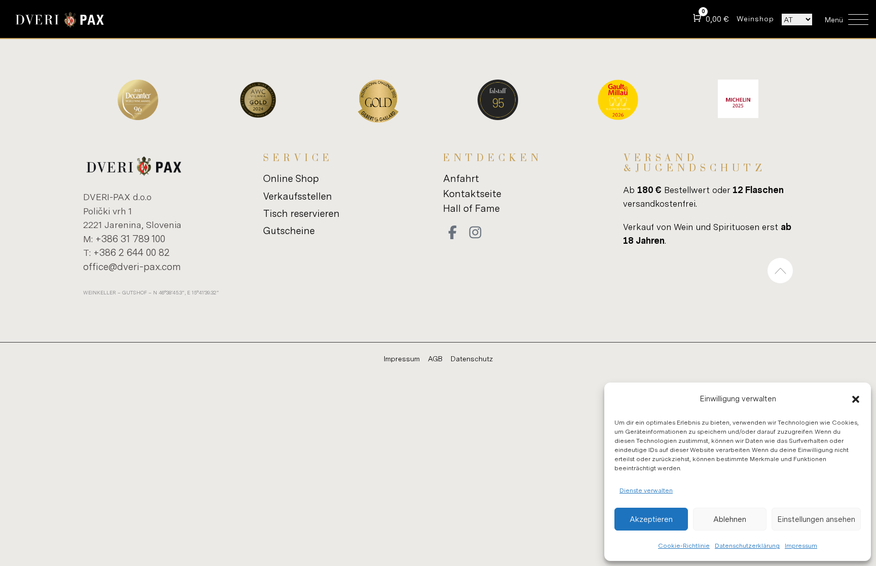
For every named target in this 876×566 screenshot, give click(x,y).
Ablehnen (729, 519)
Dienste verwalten (646, 490)
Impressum (801, 545)
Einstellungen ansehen (816, 519)
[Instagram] (475, 232)
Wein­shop (755, 18)
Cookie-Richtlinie (684, 545)
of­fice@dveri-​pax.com (132, 266)
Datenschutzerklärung (747, 545)
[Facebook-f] (452, 232)
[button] (856, 399)
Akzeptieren (651, 519)
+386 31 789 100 (130, 238)
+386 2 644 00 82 (131, 252)
